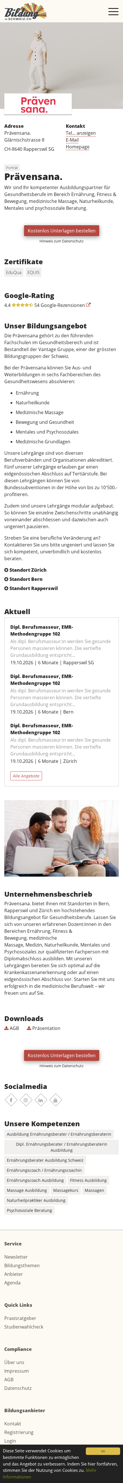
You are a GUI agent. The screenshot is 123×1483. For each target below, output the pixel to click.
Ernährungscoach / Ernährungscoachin (44, 1170)
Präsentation (45, 1028)
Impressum (16, 1371)
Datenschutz (17, 1388)
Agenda (12, 1283)
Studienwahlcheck (23, 1327)
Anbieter (13, 1274)
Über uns (14, 1362)
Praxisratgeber (20, 1318)
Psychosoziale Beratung (29, 1210)
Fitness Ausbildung (88, 1180)
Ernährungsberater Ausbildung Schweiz (45, 1160)
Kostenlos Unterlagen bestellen (62, 231)
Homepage (78, 147)
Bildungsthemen (22, 1265)
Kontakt (12, 1424)
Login (10, 1441)
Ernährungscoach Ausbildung (35, 1180)
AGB (14, 1028)
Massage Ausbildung (27, 1190)
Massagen (94, 1190)
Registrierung (18, 1432)
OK (103, 1451)
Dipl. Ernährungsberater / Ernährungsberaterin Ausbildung (61, 1147)
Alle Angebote (26, 776)
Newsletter (16, 1257)
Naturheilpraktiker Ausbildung (36, 1200)
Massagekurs (65, 1190)
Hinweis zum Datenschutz (61, 241)
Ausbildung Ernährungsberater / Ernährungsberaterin (59, 1134)
